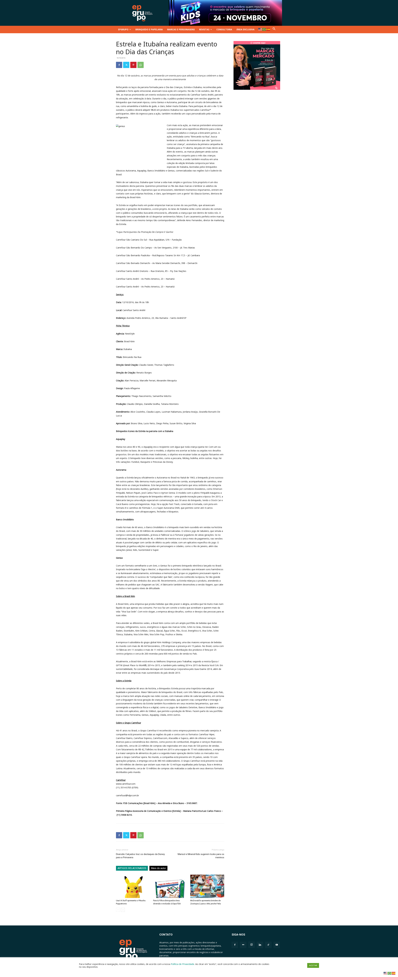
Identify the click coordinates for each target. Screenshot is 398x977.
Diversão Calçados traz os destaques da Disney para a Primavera (140, 856)
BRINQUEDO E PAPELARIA (149, 29)
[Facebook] (119, 65)
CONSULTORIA (224, 29)
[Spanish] (268, 29)
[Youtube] (277, 945)
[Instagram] (251, 945)
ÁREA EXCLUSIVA (245, 29)
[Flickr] (243, 945)
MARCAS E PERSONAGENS (181, 29)
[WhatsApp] (140, 65)
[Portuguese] (264, 29)
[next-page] (123, 910)
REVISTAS (204, 29)
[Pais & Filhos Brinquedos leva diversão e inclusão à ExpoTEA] (170, 886)
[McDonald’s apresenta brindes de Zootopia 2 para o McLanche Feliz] (207, 886)
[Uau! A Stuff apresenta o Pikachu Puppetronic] (133, 886)
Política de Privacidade (182, 964)
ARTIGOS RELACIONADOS (132, 868)
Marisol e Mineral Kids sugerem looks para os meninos (201, 856)
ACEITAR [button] (313, 965)
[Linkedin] (260, 945)
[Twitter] (126, 65)
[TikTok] (268, 945)
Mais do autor (158, 868)
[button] (274, 29)
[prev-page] (118, 910)
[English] (260, 29)
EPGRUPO (123, 29)
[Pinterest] (133, 65)
